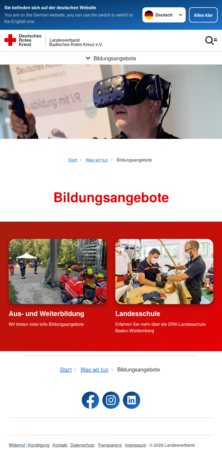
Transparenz (110, 445)
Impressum (135, 445)
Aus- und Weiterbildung (46, 313)
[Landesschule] (164, 271)
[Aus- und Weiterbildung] (58, 271)
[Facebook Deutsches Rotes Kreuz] (90, 400)
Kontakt (60, 445)
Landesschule (137, 313)
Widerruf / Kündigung (29, 445)
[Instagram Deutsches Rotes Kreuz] (111, 400)
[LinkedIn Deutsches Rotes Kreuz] (131, 400)
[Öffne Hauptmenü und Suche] (211, 40)
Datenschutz (82, 445)
